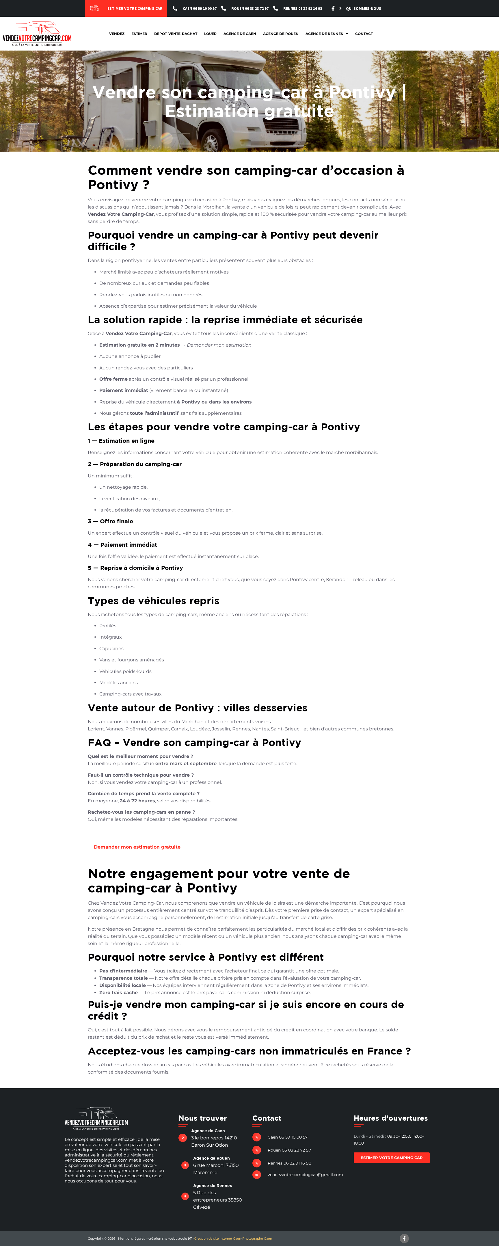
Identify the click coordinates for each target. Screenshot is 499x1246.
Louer (210, 33)
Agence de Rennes (324, 33)
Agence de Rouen (281, 33)
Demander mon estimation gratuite (137, 847)
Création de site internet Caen (217, 1238)
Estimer (139, 33)
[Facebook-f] (333, 8)
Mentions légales (131, 1238)
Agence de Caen (240, 33)
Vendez (116, 33)
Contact (364, 33)
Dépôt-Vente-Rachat (175, 33)
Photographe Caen (257, 1238)
